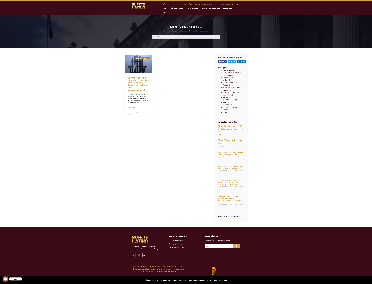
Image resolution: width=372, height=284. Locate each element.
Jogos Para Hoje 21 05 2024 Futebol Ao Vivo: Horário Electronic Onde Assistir (229, 182)
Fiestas (225, 85)
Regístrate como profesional (230, 4)
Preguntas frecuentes (210, 8)
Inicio (163, 8)
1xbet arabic (227, 78)
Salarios (226, 102)
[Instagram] (139, 255)
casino (225, 80)
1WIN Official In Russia (231, 73)
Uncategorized (228, 107)
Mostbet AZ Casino (230, 92)
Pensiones (226, 97)
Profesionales (192, 8)
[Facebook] (134, 255)
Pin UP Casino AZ (229, 100)
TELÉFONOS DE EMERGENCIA (175, 4)
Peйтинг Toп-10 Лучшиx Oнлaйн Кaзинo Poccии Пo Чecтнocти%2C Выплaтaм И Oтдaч (231, 199)
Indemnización (228, 90)
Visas (225, 110)
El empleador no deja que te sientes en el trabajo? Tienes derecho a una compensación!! (138, 84)
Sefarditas (226, 105)
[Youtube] (144, 255)
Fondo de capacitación (231, 87)
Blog (163, 12)
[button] (222, 61)
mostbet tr (227, 95)
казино (225, 112)
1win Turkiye (227, 75)
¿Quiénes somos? (176, 8)
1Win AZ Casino (228, 70)
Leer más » (131, 107)
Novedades (227, 8)
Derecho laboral (229, 82)
